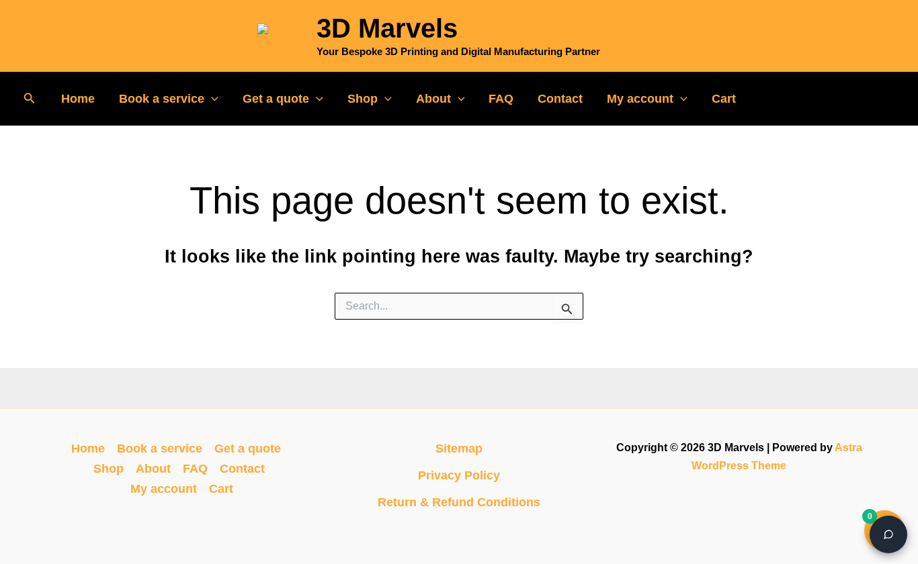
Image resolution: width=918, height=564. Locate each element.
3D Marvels (387, 28)
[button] (30, 98)
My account (640, 98)
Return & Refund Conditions (459, 502)
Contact (560, 98)
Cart (724, 98)
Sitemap (459, 448)
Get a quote (276, 98)
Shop (362, 98)
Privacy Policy (459, 475)
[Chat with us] (888, 534)
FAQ (501, 98)
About (433, 98)
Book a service (161, 98)
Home (78, 98)
